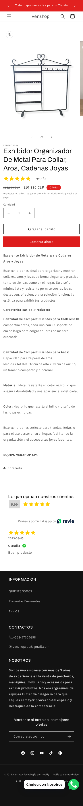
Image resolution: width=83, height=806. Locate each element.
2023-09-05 (16, 538)
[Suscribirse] (69, 736)
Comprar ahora (42, 242)
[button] (9, 16)
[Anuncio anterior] (8, 6)
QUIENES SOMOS (20, 591)
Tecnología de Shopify (36, 774)
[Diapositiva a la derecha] (51, 137)
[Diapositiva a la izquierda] (32, 137)
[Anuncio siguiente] (75, 6)
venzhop (18, 774)
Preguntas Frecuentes (24, 601)
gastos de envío (38, 193)
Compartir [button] (15, 468)
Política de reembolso (66, 774)
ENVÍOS (14, 611)
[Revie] (65, 521)
